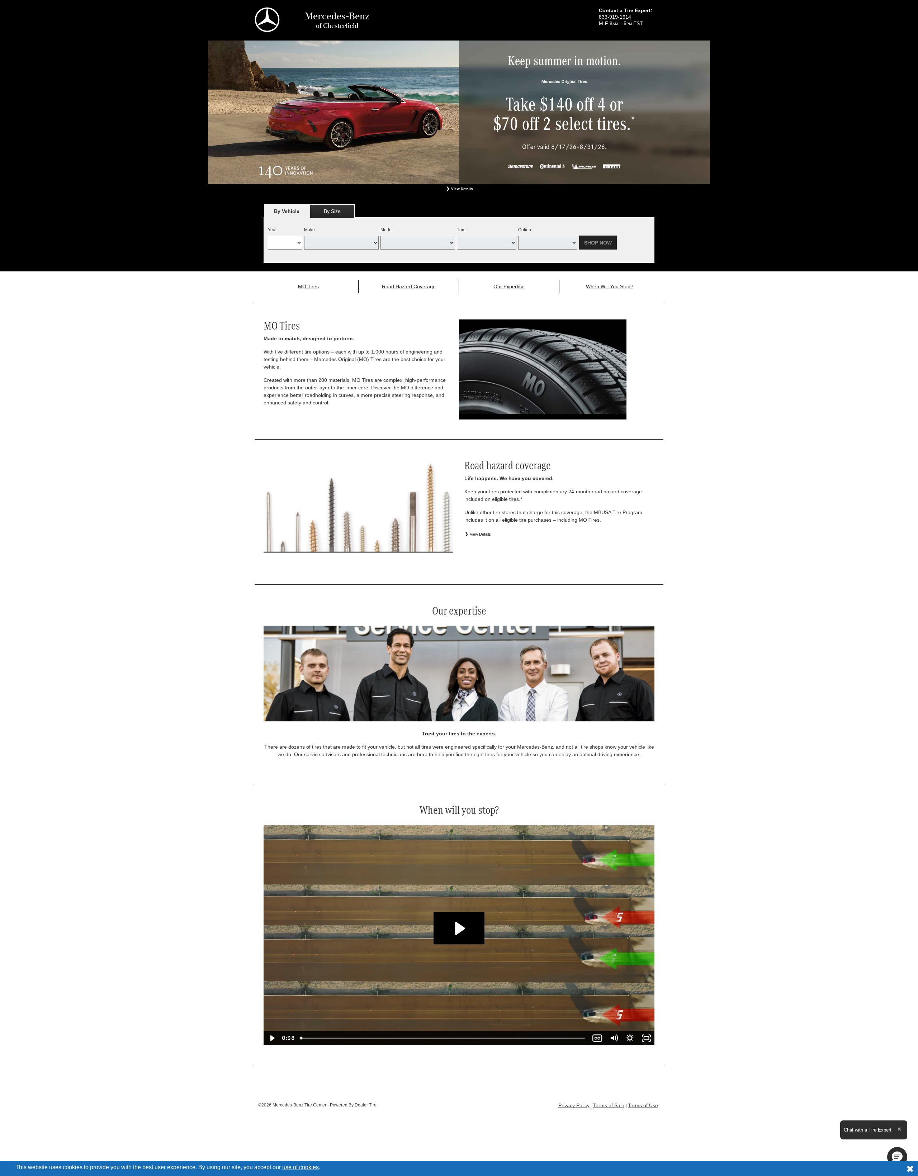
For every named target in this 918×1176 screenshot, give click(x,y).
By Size (332, 211)
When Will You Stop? (609, 286)
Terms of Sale (608, 1105)
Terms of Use (643, 1105)
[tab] (286, 211)
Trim (461, 229)
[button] (897, 1157)
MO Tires (308, 286)
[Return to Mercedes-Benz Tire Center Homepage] (267, 19)
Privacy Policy (574, 1105)
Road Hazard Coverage (409, 286)
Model (386, 229)
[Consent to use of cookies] (910, 1168)
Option (524, 229)
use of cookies (300, 1167)
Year (272, 229)
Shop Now (598, 243)
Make (309, 229)
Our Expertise (509, 286)
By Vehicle (286, 211)
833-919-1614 (615, 17)
